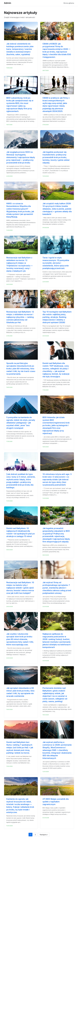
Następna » (44, 835)
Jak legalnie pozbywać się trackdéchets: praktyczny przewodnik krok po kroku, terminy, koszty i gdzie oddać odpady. (56, 157)
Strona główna (68, 3)
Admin (7, 3)
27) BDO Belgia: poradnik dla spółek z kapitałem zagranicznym (56, 801)
